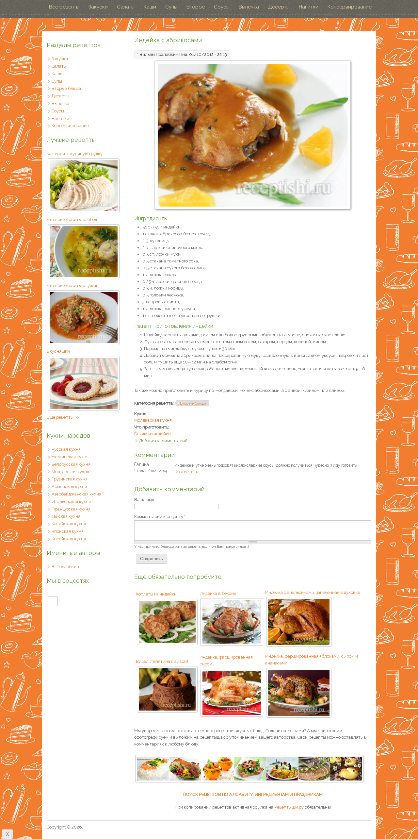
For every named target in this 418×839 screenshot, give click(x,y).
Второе (195, 7)
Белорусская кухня (71, 464)
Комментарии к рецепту (159, 516)
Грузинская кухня (70, 479)
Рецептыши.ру (289, 807)
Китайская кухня (69, 523)
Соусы (222, 7)
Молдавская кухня (153, 420)
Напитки (308, 7)
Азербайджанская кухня (76, 494)
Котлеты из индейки (156, 594)
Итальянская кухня (71, 501)
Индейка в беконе (218, 593)
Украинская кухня (70, 456)
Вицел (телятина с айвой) (162, 661)
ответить (188, 471)
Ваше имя (144, 499)
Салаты (126, 7)
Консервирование (350, 7)
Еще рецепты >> (63, 417)
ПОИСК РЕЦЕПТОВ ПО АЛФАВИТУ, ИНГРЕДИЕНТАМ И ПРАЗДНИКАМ (253, 794)
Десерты (279, 7)
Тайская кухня (66, 516)
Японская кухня (68, 531)
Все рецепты (64, 7)
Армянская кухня (69, 486)
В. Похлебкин (65, 566)
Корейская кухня (69, 538)
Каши (150, 7)
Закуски (98, 7)
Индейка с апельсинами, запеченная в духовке (312, 592)
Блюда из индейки (152, 433)
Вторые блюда (193, 403)
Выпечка (249, 7)
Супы (171, 7)
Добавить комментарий (163, 440)
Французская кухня (71, 509)
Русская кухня (66, 449)
